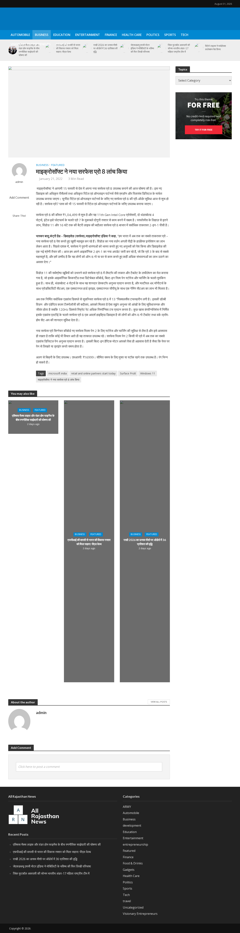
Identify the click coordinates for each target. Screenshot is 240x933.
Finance (111, 35)
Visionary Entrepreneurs (31, 44)
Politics (152, 35)
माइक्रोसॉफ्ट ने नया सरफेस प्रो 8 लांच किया (58, 379)
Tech (184, 35)
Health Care (132, 35)
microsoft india (58, 373)
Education (61, 35)
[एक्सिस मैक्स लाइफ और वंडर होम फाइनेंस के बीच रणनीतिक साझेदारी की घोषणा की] (12, 50)
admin (19, 182)
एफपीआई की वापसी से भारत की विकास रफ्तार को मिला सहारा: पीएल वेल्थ (89, 542)
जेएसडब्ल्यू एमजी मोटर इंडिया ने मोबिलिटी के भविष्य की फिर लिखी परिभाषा (52, 866)
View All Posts (159, 701)
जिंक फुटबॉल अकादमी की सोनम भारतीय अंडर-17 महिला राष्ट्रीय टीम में (51, 873)
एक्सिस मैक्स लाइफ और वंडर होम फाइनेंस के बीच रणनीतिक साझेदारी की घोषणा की (29, 50)
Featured (57, 165)
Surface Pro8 (128, 373)
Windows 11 (147, 373)
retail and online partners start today (93, 373)
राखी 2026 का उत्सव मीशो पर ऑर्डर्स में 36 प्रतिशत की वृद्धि (145, 542)
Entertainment (87, 35)
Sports (170, 35)
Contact (63, 44)
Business (41, 35)
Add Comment (19, 197)
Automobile (20, 35)
